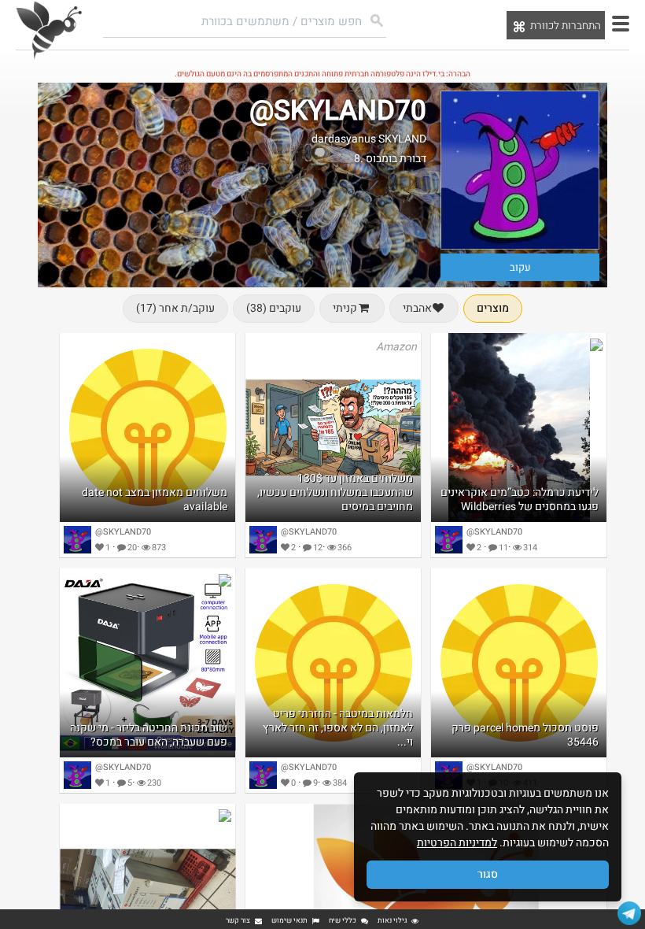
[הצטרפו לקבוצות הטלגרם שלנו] (629, 913)
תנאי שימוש (289, 921)
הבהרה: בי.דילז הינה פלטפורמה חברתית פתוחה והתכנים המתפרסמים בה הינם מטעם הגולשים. (322, 74)
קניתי (345, 308)
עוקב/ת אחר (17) (175, 308)
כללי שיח (342, 921)
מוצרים (493, 308)
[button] (620, 23)
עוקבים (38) (273, 308)
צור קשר (238, 921)
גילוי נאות (392, 921)
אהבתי (417, 308)
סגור (487, 874)
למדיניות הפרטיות (457, 843)
